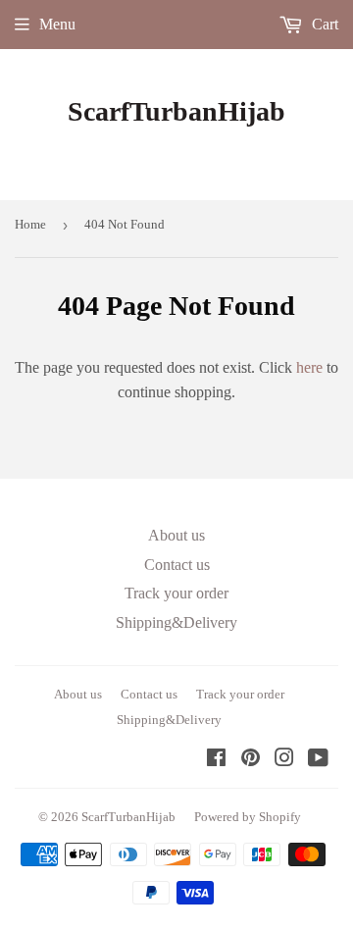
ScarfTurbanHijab (176, 111)
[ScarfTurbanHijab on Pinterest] (250, 759)
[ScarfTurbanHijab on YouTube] (318, 759)
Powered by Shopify (247, 816)
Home (30, 224)
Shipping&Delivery (176, 622)
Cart (323, 24)
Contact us (177, 564)
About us (176, 535)
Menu (57, 24)
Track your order (176, 593)
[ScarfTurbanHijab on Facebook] (216, 759)
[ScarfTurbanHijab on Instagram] (284, 759)
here (309, 367)
